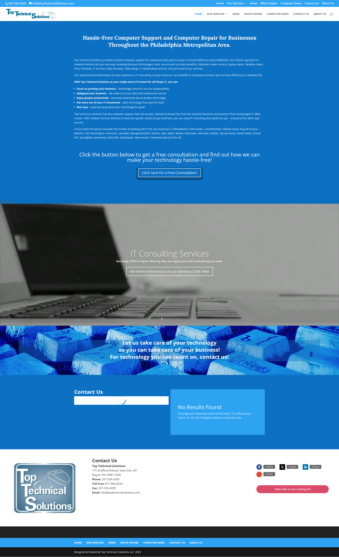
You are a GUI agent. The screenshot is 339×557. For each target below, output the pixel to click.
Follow (269, 466)
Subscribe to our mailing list (292, 489)
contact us (213, 356)
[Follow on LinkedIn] (305, 467)
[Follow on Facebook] (259, 467)
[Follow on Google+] (259, 474)
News (253, 3)
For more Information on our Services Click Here (169, 271)
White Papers (268, 3)
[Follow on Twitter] (282, 467)
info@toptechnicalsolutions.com (120, 492)
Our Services (235, 3)
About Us (328, 3)
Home (220, 3)
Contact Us (312, 3)
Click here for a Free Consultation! (169, 172)
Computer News (291, 3)
